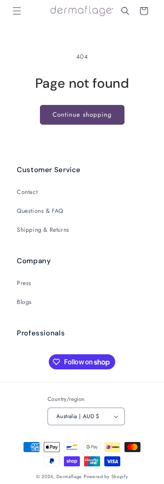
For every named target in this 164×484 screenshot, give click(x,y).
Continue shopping (82, 114)
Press (24, 283)
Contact (27, 192)
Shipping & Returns (43, 229)
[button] (17, 11)
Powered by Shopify (106, 476)
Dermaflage (69, 476)
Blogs (24, 302)
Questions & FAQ (40, 211)
